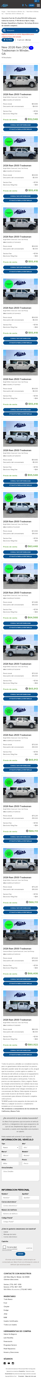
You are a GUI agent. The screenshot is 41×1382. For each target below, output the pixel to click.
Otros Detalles (7, 1168)
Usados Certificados (11, 1321)
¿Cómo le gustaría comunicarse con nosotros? (19, 1229)
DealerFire (22, 1371)
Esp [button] (36, 1)
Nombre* (5, 1194)
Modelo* (25, 1152)
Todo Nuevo (8, 1299)
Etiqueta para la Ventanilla (20, 129)
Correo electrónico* (9, 1202)
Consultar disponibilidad (20, 125)
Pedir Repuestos (9, 1349)
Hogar (4, 11)
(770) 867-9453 (26, 1289)
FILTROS (9, 40)
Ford (5, 1303)
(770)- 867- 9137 (16, 1287)
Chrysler (6, 1307)
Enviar (20, 1254)
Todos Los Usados (10, 1325)
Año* (24, 1144)
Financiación (8, 1341)
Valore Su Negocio (10, 1334)
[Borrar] (28, 40)
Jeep (5, 1314)
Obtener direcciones (11, 1279)
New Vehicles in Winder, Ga (16, 11)
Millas (4, 1160)
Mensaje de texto (10, 1234)
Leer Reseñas (8, 1338)
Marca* (4, 1152)
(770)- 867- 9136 (15, 1284)
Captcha (5, 1241)
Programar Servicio (10, 1345)
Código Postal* (7, 1218)
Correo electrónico (10, 1237)
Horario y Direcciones (11, 1352)
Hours (32, 5)
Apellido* (25, 1194)
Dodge (6, 1310)
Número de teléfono (9, 1210)
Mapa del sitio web (30, 1376)
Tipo (3, 1144)
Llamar (6, 1232)
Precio (24, 1160)
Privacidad (21, 1376)
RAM (5, 1317)
